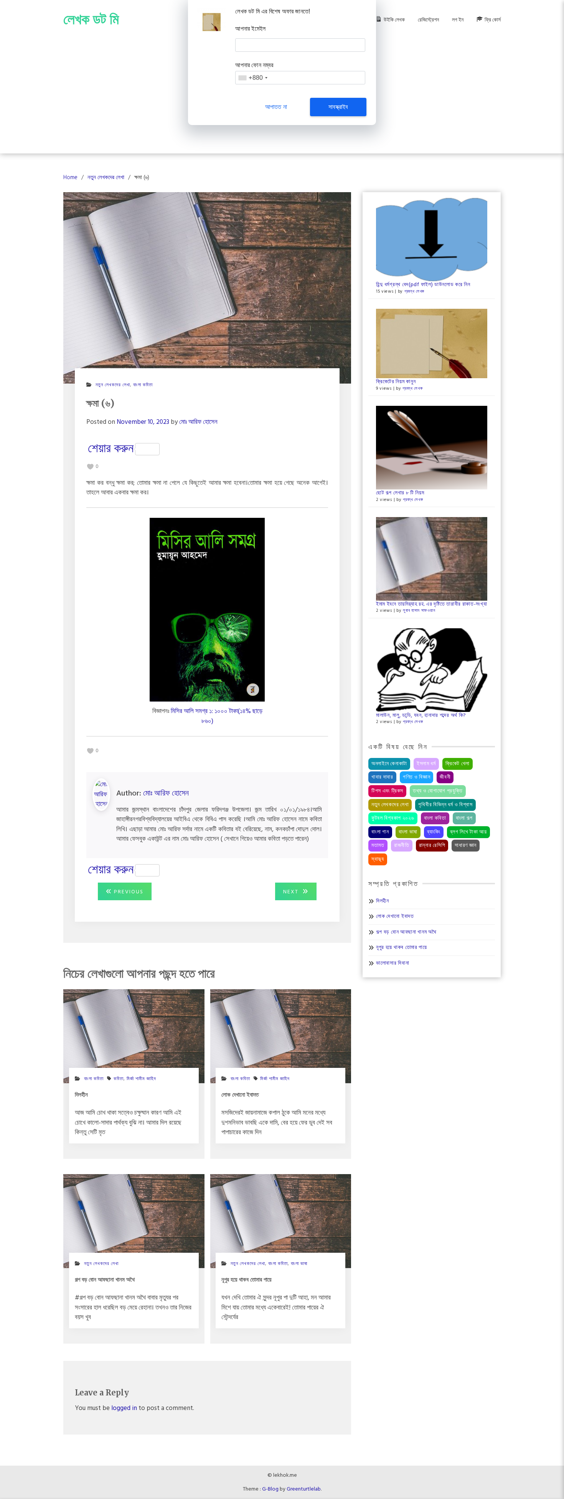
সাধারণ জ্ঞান (466, 845)
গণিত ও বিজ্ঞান (416, 777)
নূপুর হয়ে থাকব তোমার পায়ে (401, 947)
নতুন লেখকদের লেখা (113, 385)
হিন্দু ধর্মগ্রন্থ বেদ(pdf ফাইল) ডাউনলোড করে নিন (423, 284)
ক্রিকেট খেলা (457, 763)
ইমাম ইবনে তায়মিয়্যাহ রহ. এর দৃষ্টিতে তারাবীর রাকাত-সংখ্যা (431, 604)
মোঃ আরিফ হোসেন (198, 422)
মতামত (377, 845)
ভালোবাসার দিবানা (392, 963)
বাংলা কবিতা (143, 385)
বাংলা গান (380, 832)
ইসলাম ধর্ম (426, 763)
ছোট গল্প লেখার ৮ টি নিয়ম (400, 493)
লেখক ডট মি (91, 19)
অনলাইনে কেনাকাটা (389, 763)
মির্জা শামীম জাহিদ (141, 1079)
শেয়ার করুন (111, 449)
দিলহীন (382, 901)
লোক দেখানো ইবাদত (395, 916)
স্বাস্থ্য (377, 859)
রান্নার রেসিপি (432, 845)
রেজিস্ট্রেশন (428, 20)
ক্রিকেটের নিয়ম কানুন (396, 381)
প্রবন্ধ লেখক (414, 291)
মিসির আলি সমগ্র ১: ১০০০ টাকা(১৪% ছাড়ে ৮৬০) (216, 716)
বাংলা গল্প (464, 818)
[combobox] (253, 77)
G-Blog (270, 1489)
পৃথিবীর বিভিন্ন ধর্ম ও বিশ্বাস (445, 805)
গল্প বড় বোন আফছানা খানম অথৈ (406, 932)
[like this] (90, 467)
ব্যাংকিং (433, 832)
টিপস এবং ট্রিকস (387, 791)
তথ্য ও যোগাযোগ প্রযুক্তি (438, 791)
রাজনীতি (401, 845)
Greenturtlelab (304, 1489)
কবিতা (119, 1079)
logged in (124, 1408)
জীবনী (445, 777)
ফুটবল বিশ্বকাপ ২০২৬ (392, 818)
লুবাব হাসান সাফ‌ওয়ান (419, 610)
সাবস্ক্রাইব (338, 107)
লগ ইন (457, 20)
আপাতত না (276, 107)
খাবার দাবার (382, 777)
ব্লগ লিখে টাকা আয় (468, 832)
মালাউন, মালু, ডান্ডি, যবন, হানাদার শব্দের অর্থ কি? (421, 715)
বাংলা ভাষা (299, 1264)
